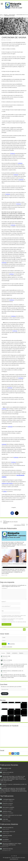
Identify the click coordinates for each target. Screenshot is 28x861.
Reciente (3, 653)
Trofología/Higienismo (8, 799)
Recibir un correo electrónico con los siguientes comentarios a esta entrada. (12, 619)
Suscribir (4, 693)
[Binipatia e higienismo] (14, 6)
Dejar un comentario (7, 39)
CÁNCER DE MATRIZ (8, 849)
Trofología (12, 153)
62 (9, 820)
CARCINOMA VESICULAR (9, 831)
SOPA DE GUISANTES (8, 827)
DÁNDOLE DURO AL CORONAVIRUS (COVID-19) (14, 564)
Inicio (1, 14)
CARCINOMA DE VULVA (19, 525)
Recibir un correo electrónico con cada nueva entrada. (14, 621)
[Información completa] (1, 807)
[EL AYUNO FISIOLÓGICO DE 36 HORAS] (1, 815)
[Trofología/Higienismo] (1, 799)
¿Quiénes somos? (7, 811)
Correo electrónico (6, 606)
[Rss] (10, 753)
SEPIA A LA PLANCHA (7, 660)
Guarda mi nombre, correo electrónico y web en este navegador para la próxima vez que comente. (14, 616)
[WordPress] (18, 753)
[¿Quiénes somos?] (1, 811)
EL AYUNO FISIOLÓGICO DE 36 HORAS (12, 815)
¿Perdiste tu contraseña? (7, 646)
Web (3, 610)
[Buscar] (24, 629)
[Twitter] (15, 753)
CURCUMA (5, 819)
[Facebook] (12, 753)
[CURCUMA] (1, 819)
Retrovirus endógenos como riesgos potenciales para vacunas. (12, 844)
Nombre (4, 601)
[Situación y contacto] (1, 803)
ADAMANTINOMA (7, 835)
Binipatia (6, 14)
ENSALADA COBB (6, 656)
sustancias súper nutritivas (7, 483)
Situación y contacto (8, 803)
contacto (5, 491)
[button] (14, 26)
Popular (8, 653)
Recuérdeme (12, 643)
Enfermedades (12, 14)
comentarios (14, 653)
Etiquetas (21, 653)
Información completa (8, 807)
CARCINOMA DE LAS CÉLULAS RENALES (10, 522)
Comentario (4, 588)
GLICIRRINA (6, 839)
